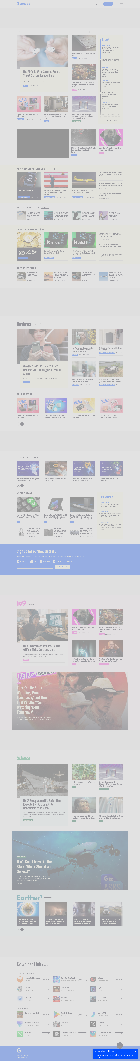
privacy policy (116, 1055)
